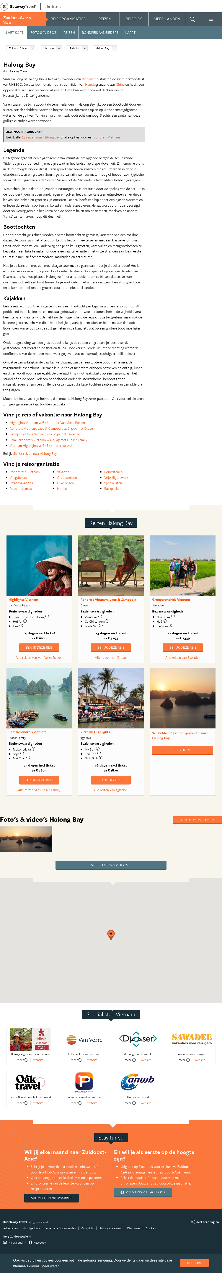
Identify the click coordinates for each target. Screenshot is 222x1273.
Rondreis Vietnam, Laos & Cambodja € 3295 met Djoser (52, 428)
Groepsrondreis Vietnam (171, 599)
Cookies (151, 1228)
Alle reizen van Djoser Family (39, 790)
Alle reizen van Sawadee (182, 657)
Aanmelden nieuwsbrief (51, 1197)
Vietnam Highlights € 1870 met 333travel (41, 445)
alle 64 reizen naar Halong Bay (35, 453)
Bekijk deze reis (39, 647)
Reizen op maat (21, 488)
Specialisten (113, 482)
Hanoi (89, 84)
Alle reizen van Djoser (111, 657)
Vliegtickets (18, 477)
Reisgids (75, 48)
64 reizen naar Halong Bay (40, 137)
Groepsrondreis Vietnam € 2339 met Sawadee (45, 434)
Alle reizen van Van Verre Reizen (39, 657)
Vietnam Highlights (95, 732)
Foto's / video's (44, 32)
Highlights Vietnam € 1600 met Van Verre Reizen (47, 422)
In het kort (13, 32)
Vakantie (63, 471)
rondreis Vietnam (107, 137)
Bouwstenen (113, 471)
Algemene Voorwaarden (61, 1228)
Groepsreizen (67, 477)
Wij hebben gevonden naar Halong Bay (180, 735)
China (120, 84)
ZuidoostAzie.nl (18, 48)
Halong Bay (102, 48)
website (38, 1059)
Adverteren (10, 1228)
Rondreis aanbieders (100, 32)
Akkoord (194, 1262)
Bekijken (183, 750)
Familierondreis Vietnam (27, 732)
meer (20, 1060)
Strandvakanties (21, 482)
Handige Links (31, 1228)
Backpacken (112, 488)
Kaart (130, 32)
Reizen (69, 32)
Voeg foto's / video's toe (197, 820)
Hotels (62, 488)
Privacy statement (111, 1228)
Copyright (87, 1228)
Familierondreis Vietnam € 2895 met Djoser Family (48, 439)
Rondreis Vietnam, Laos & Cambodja (108, 599)
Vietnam (49, 48)
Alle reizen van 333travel (111, 790)
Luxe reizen (65, 482)
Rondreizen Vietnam (25, 471)
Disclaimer (133, 1228)
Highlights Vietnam (23, 599)
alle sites (51, 6)
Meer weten (50, 1266)
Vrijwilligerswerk (116, 477)
